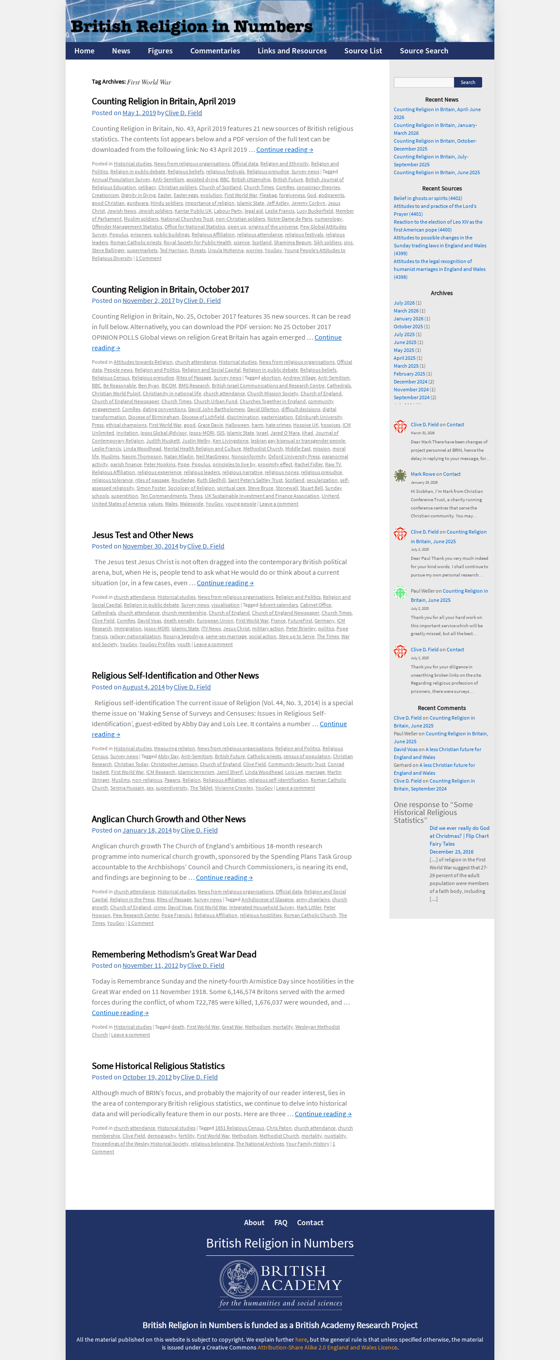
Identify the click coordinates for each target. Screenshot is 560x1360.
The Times (328, 636)
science (242, 242)
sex (150, 787)
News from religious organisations (192, 163)
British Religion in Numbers (280, 1242)
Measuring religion (174, 748)
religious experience (159, 472)
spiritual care (231, 488)
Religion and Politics (157, 369)
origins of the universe (273, 226)
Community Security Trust (297, 764)
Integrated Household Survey (261, 907)
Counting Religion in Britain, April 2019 (163, 101)
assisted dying (202, 179)
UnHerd (330, 495)
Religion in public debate (137, 171)
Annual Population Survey (121, 179)
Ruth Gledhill (211, 480)
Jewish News (121, 210)
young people (240, 503)
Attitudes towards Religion (143, 361)
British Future (288, 179)
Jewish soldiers (155, 210)
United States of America (119, 503)
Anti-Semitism (168, 179)
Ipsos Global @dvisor (163, 432)
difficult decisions (300, 409)
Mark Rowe (423, 474)
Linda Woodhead (142, 448)
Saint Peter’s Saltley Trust (255, 480)
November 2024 (411, 389)
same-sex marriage (226, 636)
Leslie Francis (279, 210)
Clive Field (103, 620)
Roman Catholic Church (310, 915)
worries (254, 250)
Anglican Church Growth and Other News (169, 819)
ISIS (220, 432)
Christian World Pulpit (116, 393)
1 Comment (148, 258)
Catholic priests (264, 756)
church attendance (196, 361)
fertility (186, 1135)
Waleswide (191, 503)
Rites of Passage (193, 377)
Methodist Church (263, 448)
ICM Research (160, 772)
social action (262, 636)
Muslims (110, 456)
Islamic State (250, 203)
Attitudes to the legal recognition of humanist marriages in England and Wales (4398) (440, 269)
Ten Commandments (163, 495)
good (190, 425)
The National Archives (260, 1143)
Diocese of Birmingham (153, 417)
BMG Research (194, 385)
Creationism (105, 195)
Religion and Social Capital (211, 369)
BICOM (168, 385)
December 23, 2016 (451, 851)
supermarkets (142, 250)
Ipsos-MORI (201, 432)
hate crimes (278, 425)
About (254, 1222)
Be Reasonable (119, 385)
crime (160, 907)
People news (118, 369)
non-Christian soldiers (240, 218)
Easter (165, 195)
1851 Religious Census (239, 1128)
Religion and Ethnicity (284, 163)
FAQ (280, 1222)
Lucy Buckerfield (315, 210)
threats (198, 250)
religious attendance (260, 234)
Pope (183, 464)
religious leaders (202, 472)
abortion (271, 377)
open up (237, 226)
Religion (191, 780)
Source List (363, 51)
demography (161, 1135)
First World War (240, 195)
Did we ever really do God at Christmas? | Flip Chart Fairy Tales (460, 835)
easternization (277, 417)
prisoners (140, 234)
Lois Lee (294, 772)
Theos (196, 495)
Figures (160, 51)
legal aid (254, 210)
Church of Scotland (220, 187)
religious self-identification (278, 780)
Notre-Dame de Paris (289, 218)
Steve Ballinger (108, 250)
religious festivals (225, 171)
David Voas (149, 620)
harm (257, 425)
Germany (325, 620)
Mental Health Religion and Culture (202, 448)
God (311, 195)
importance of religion (209, 203)
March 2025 (406, 365)
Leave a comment (278, 503)
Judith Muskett (163, 440)
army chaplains (313, 899)
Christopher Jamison (174, 764)
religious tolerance (112, 480)
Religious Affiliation (213, 234)
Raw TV (333, 464)
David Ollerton (263, 409)
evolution (211, 195)
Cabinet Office (315, 604)
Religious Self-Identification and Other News (175, 675)
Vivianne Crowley (234, 787)
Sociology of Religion (191, 488)
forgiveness (292, 195)
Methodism (257, 1026)
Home (84, 51)
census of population (307, 756)
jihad (307, 432)
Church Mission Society (272, 393)
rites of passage (152, 480)
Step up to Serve (297, 636)
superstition (124, 495)
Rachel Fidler (308, 464)
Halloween (237, 425)
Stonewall (287, 488)
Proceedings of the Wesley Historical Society (140, 1143)
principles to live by (234, 464)
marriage (315, 772)
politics (326, 628)
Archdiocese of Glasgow (268, 899)
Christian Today (131, 764)
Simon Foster (151, 488)
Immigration (128, 628)
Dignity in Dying (138, 195)
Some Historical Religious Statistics (158, 1066)
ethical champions (126, 425)
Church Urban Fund (216, 401)
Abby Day (168, 756)
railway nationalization (135, 636)
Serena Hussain (127, 787)
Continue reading (284, 149)
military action (268, 628)
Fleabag (268, 195)
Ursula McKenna (226, 250)
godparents (331, 195)
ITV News (211, 628)
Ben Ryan (148, 385)
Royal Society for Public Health (197, 242)
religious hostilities (261, 915)
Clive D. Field (183, 112)
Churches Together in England (273, 401)
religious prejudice (321, 472)
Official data (245, 163)
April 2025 (405, 358)
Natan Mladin (179, 456)
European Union (215, 620)
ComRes (285, 187)
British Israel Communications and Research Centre (268, 385)
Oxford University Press (294, 456)
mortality (283, 1026)
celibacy (147, 187)
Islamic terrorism (196, 772)
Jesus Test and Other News (142, 535)
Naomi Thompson (142, 456)
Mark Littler (309, 907)
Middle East (298, 448)
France (278, 620)
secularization (322, 480)
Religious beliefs (186, 171)
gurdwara (137, 203)
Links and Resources (292, 51)
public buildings (171, 234)
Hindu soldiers (166, 203)
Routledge (183, 480)
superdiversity (172, 787)
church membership (184, 612)
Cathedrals (339, 385)
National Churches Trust (187, 218)
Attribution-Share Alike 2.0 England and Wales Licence (327, 1347)
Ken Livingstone (230, 440)
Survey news (305, 171)
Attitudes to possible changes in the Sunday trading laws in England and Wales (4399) (440, 245)
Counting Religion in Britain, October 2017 (170, 289)
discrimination (243, 417)
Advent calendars (278, 604)
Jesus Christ (236, 628)
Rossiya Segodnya (183, 636)
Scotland (262, 242)
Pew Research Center (136, 915)
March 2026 (406, 310)
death (178, 1026)
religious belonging (212, 1143)
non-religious (147, 780)
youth (184, 644)
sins (348, 242)
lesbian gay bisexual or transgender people (298, 440)
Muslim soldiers (141, 218)
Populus (118, 234)
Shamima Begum (293, 242)
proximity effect (275, 464)
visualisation (225, 604)
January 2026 (409, 318)
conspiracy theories (318, 187)
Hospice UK (305, 425)
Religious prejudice (268, 171)
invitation (127, 432)
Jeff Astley (277, 203)
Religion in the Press (132, 899)
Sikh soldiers (328, 242)
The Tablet (201, 787)
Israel (262, 432)
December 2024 (410, 381)
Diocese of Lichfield (203, 417)
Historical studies (133, 163)
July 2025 (404, 334)
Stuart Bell (311, 488)
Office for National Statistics (194, 226)
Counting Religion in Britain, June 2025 (437, 172)
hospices (330, 425)
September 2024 (412, 397)
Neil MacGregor (212, 456)
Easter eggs (186, 195)
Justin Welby (196, 440)
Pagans (172, 780)
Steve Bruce (260, 488)
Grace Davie (210, 425)
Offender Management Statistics (127, 226)
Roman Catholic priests (135, 242)
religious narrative (242, 472)
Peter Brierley (301, 628)
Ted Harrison (174, 250)
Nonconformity (248, 456)
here (301, 1339)
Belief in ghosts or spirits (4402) (428, 198)
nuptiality (335, 1135)
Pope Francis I (176, 915)
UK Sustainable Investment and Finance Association (262, 495)
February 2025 (409, 373)
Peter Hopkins (159, 464)
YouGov (273, 250)
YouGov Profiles (157, 644)
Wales (171, 503)
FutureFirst (300, 620)
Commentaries (215, 51)
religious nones (282, 472)
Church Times (259, 187)
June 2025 (405, 342)
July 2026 (404, 302)
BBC (224, 179)
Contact (455, 424)
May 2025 (404, 350)
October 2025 (408, 326)
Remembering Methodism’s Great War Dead (174, 954)
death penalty (179, 620)
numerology (328, 218)
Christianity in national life (172, 393)
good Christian (108, 203)
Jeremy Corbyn (308, 203)
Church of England (321, 393)
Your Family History (307, 1143)
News (121, 51)
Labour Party (228, 210)
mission (321, 448)
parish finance (126, 464)
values (155, 503)
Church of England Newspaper (125, 401)
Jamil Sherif (230, 772)
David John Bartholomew (216, 409)
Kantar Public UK (193, 210)
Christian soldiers (177, 187)
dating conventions (164, 409)
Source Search (424, 51)
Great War (232, 1026)
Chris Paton (279, 1128)
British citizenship (251, 179)
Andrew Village (299, 377)
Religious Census (111, 377)
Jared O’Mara (285, 432)
